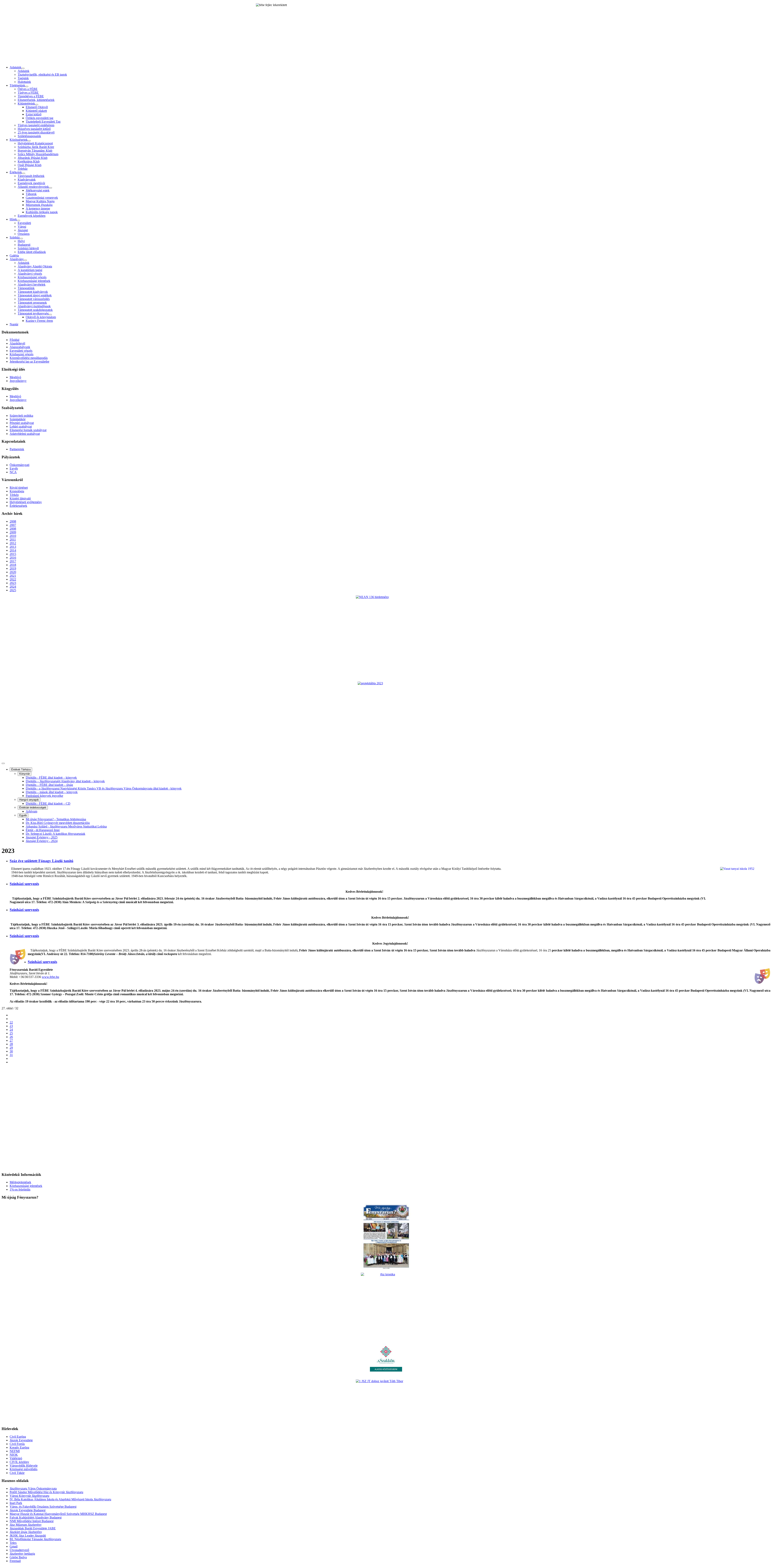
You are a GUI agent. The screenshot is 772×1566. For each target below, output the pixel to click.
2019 (13, 568)
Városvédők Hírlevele (24, 1465)
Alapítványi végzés (30, 273)
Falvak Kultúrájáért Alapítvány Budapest (36, 1517)
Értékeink (16, 172)
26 (11, 1037)
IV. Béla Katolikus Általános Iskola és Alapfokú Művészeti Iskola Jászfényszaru (60, 1499)
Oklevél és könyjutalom (41, 317)
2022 (13, 579)
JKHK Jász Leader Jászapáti (28, 1535)
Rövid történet (19, 487)
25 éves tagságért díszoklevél (36, 132)
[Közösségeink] (29, 140)
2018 (13, 565)
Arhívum (31, 811)
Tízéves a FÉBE (28, 92)
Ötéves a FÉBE (28, 89)
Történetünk (17, 85)
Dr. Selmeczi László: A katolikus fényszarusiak (55, 833)
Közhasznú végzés (21, 354)
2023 (13, 583)
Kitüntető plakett (36, 110)
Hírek (13, 219)
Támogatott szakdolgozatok (35, 310)
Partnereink (17, 449)
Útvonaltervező (19, 1550)
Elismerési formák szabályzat (28, 430)
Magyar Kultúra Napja (40, 201)
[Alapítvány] (25, 260)
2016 (13, 557)
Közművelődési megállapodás (29, 358)
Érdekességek (18, 505)
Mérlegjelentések (20, 1182)
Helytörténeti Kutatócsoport (35, 143)
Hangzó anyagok (29, 799)
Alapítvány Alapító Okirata (35, 266)
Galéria (14, 255)
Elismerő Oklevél (37, 107)
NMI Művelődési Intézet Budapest (31, 1521)
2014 (13, 550)
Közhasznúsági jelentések (34, 281)
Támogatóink (26, 288)
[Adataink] (23, 68)
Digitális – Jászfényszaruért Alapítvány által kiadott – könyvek (65, 781)
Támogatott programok (32, 302)
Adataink (15, 67)
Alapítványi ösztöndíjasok (34, 306)
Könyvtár (24, 773)
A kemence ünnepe (38, 208)
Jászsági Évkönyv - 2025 (41, 837)
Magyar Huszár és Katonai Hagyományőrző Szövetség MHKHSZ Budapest (58, 1514)
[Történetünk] (26, 86)
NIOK (14, 1454)
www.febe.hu (50, 977)
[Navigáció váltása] (3, 763)
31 (11, 1055)
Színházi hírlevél (28, 248)
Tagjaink (23, 78)
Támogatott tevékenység (33, 313)
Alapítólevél (17, 343)
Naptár (14, 324)
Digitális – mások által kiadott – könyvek (52, 792)
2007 (13, 525)
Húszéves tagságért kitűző (34, 129)
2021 (13, 575)
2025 (13, 590)
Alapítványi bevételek (31, 284)
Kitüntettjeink (26, 103)
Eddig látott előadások (32, 252)
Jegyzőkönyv (18, 381)
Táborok (31, 194)
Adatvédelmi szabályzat (25, 433)
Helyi (21, 241)
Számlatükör (18, 419)
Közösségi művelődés (23, 1469)
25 (11, 1033)
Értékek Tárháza (21, 769)
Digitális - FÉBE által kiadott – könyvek (51, 777)
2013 (13, 546)
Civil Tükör (17, 1472)
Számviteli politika (21, 415)
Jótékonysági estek (37, 190)
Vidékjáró (16, 1458)
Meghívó (15, 377)
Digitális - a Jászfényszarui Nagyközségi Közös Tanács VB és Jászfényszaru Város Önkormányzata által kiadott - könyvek (104, 788)
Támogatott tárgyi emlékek (35, 295)
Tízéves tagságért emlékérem (36, 125)
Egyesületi (24, 223)
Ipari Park (16, 1503)
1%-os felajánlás (20, 1189)
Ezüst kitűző (33, 114)
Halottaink (24, 81)
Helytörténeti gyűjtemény (26, 502)
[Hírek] (18, 220)
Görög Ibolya (18, 1557)
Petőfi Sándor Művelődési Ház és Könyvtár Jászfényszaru (46, 1492)
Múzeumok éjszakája (39, 205)
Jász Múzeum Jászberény (26, 1524)
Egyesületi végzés (21, 350)
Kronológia (17, 491)
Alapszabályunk (20, 347)
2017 (13, 561)
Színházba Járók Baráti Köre (36, 147)
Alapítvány (17, 259)
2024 (13, 586)
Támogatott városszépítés (34, 299)
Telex (13, 1542)
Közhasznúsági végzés (32, 277)
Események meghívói (31, 183)
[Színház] (21, 238)
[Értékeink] (23, 173)
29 (11, 1047)
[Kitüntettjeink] (36, 104)
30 (11, 1051)
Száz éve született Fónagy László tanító (41, 861)
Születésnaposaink (29, 136)
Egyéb (14, 468)
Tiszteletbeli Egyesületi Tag (43, 121)
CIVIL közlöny (19, 1462)
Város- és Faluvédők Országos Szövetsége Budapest (43, 1506)
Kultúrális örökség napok (42, 212)
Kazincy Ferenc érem (39, 320)
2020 (13, 572)
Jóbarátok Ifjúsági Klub (32, 157)
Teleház (23, 168)
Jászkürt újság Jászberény (26, 1532)
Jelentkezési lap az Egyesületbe (29, 361)
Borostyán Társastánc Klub (35, 150)
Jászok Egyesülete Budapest (27, 1510)
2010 (13, 536)
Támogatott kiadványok (33, 291)
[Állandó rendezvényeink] (50, 187)
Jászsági (23, 230)
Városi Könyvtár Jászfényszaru (29, 1495)
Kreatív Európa (19, 1447)
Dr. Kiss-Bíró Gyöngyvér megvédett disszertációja (58, 823)
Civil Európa (18, 1436)
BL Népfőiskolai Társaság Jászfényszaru (35, 1539)
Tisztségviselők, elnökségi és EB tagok (42, 74)
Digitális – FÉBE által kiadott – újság (49, 785)
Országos (24, 233)
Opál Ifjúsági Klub (29, 165)
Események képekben (31, 215)
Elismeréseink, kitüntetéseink (36, 100)
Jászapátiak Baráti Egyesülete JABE (33, 1528)
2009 (13, 532)
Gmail (13, 1546)
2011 (13, 539)
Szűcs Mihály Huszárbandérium (38, 154)
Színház (15, 237)
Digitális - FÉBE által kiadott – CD (48, 803)
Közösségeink (19, 139)
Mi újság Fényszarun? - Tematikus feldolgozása (56, 819)
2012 (13, 543)
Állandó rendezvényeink (33, 186)
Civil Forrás (17, 1444)
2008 (13, 521)
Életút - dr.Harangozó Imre (43, 830)
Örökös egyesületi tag (39, 118)
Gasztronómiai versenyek (42, 197)
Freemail (15, 1561)
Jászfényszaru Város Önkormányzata (33, 1488)
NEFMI (15, 1451)
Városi (22, 226)
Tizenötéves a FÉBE (31, 96)
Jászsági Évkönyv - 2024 (41, 841)
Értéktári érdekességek (32, 807)
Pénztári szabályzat (22, 423)
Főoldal (14, 339)
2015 (13, 554)
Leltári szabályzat (21, 426)
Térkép (14, 495)
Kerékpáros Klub (29, 161)
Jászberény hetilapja (22, 1553)
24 (11, 1029)
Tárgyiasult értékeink (31, 176)
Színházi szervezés (24, 884)
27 (11, 1040)
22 (11, 1022)
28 (11, 1044)
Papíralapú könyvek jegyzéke (44, 795)
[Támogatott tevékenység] (50, 314)
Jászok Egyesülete (21, 1440)
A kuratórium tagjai (30, 270)
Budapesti (24, 244)
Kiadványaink (27, 179)
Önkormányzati (19, 465)
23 (11, 1026)
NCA (13, 472)
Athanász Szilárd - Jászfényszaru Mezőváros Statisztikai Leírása (66, 826)
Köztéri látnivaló (20, 498)
